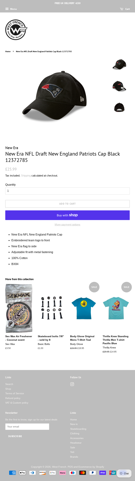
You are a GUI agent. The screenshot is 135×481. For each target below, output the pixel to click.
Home (8, 51)
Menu (13, 9)
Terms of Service (14, 393)
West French (59, 467)
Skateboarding (78, 429)
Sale (72, 447)
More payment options (67, 224)
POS (70, 467)
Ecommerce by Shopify (91, 467)
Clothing (74, 433)
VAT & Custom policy (16, 402)
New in (74, 424)
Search (9, 384)
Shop (8, 389)
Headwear (76, 442)
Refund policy (12, 398)
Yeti (72, 452)
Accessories (76, 438)
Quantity (10, 184)
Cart (127, 9)
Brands (74, 457)
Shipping (26, 175)
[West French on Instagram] (72, 385)
